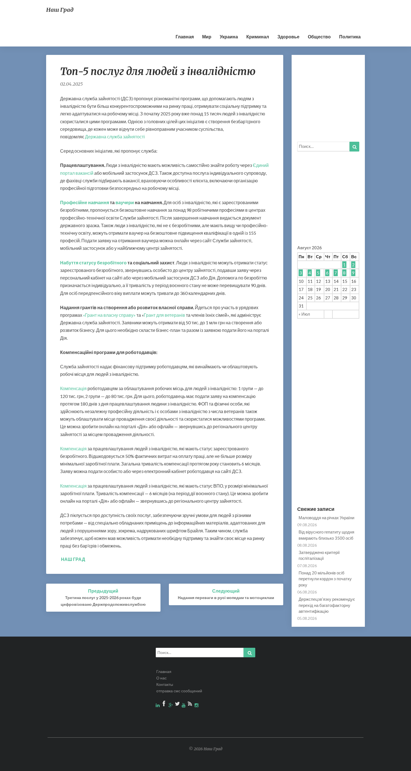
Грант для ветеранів (164, 315)
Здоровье (288, 36)
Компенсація (73, 388)
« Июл (304, 313)
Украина (229, 36)
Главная (185, 36)
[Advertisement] (179, 12)
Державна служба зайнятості (115, 136)
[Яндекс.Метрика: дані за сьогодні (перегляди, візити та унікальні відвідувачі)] (392, 763)
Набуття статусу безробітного (93, 262)
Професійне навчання (84, 202)
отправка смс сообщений (179, 690)
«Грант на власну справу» (109, 315)
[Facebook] (164, 705)
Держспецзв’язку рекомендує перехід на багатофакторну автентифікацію (327, 605)
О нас (161, 678)
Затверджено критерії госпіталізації (319, 555)
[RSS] (190, 705)
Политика (350, 36)
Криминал (257, 36)
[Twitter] (178, 705)
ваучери (124, 202)
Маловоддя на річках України (326, 517)
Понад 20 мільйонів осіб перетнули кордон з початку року (325, 578)
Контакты (164, 684)
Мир (206, 36)
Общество (319, 36)
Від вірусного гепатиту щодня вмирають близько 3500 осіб (326, 534)
